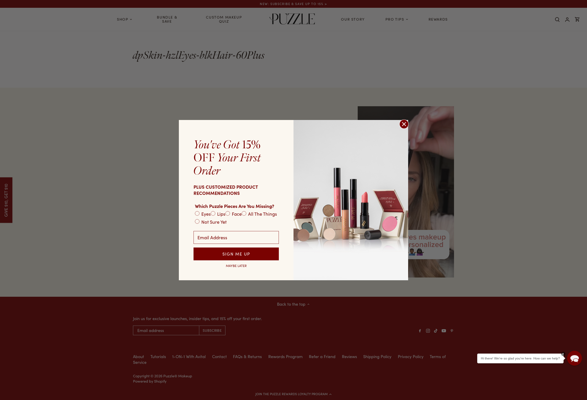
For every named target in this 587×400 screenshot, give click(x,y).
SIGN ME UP (236, 254)
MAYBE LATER (236, 266)
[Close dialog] (404, 124)
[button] (574, 358)
